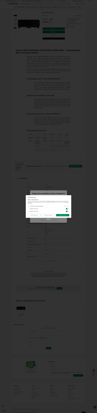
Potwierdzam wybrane (34, 215)
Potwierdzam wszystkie (62, 215)
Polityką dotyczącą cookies (51, 201)
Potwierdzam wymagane (48, 215)
